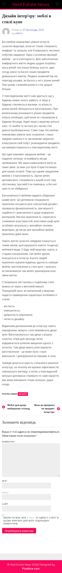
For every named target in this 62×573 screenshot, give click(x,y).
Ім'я (5, 481)
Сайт (5, 504)
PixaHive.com (31, 568)
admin (18, 33)
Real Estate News (30, 4)
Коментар (9, 442)
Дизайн (23, 394)
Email (6, 492)
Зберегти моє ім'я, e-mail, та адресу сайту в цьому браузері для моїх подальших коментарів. (31, 520)
